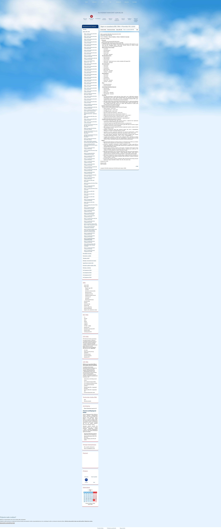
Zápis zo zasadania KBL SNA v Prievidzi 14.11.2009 (89, 251)
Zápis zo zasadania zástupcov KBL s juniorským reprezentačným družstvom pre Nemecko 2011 (90, 230)
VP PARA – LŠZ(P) (87, 325)
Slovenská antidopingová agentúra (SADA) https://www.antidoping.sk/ (90, 434)
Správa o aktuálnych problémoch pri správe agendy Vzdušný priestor (90, 110)
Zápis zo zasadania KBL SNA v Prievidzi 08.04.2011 (89, 234)
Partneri (85, 453)
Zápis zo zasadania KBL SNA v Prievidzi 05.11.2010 (89, 239)
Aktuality (94, 2)
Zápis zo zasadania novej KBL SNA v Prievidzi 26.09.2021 (90, 105)
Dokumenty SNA (87, 304)
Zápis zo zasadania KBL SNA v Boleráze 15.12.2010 (89, 236)
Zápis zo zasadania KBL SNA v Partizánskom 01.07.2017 (89, 154)
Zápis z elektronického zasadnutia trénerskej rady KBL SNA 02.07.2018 (90, 142)
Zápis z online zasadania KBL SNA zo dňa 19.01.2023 (90, 83)
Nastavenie (2, 523)
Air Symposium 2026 (87, 270)
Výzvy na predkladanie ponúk (89, 448)
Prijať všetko (12, 523)
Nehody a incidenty (87, 267)
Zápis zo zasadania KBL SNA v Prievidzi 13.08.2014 (89, 186)
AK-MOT (85, 318)
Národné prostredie (87, 401)
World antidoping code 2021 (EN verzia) (90, 439)
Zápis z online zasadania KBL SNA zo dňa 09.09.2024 (90, 70)
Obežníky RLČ (86, 327)
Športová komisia (88, 292)
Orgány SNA (86, 286)
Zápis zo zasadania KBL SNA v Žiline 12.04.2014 (90, 189)
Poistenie (85, 302)
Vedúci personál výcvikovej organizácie (89, 352)
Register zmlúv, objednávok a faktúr (90, 309)
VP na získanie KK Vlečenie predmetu (89, 385)
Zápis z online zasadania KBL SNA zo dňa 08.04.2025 (90, 48)
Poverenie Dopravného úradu (89, 392)
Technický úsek (88, 296)
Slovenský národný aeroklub (110, 13)
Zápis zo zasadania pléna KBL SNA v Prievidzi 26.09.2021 (90, 108)
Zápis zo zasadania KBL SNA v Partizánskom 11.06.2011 (89, 227)
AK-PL (85, 320)
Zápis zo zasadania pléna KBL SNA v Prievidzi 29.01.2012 (90, 219)
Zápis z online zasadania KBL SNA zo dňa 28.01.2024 (90, 72)
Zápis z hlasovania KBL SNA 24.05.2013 (89, 203)
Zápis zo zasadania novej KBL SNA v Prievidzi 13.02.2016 (90, 167)
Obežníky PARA (87, 330)
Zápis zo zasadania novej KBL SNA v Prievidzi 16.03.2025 (90, 56)
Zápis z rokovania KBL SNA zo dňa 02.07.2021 (90, 117)
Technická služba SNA (90, 397)
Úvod (86, 2)
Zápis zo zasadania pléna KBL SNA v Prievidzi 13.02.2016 (90, 170)
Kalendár (127, 2)
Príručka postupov (87, 354)
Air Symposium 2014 (87, 277)
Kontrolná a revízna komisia (90, 290)
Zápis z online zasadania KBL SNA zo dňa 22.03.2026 (90, 34)
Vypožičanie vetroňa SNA (88, 263)
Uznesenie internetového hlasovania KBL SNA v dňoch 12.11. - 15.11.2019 (90, 125)
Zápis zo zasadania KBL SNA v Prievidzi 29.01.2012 (89, 216)
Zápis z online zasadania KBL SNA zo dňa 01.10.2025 (90, 42)
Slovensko (86, 476)
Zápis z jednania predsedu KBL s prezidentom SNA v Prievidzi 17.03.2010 (89, 245)
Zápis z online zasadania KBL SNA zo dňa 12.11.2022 (90, 86)
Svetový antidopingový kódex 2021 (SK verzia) (90, 437)
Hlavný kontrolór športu (89, 299)
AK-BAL (85, 321)
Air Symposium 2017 (87, 275)
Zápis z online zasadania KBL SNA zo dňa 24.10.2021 (90, 100)
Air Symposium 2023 (87, 272)
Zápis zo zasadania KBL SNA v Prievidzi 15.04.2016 (89, 165)
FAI (110, 2)
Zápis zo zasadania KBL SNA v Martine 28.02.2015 (89, 178)
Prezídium (87, 289)
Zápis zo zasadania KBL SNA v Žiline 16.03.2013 (90, 205)
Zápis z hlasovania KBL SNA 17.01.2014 (89, 195)
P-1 (84, 317)
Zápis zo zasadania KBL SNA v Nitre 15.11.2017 (90, 151)
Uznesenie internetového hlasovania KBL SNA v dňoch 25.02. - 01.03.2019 (90, 135)
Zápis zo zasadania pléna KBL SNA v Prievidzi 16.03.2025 (90, 59)
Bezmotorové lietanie (111, 29)
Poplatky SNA (86, 305)
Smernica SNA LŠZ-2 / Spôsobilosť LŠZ (90, 390)
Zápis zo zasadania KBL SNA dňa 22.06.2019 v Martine (90, 129)
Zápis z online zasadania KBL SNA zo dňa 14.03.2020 (90, 122)
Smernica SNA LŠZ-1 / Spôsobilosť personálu (90, 388)
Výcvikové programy (87, 355)
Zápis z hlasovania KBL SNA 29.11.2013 (89, 197)
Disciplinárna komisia (89, 293)
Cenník (85, 380)
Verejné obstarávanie (88, 308)
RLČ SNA (85, 315)
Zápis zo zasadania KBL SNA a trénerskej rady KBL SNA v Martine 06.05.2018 (90, 145)
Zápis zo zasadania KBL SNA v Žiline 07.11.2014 (90, 184)
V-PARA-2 (86, 324)
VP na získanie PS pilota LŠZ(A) (90, 381)
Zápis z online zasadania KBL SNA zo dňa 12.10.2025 (90, 40)
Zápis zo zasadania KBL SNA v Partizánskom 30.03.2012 (89, 214)
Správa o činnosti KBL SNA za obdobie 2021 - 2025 (89, 62)
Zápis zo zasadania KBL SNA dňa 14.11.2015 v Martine (90, 176)
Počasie (85, 471)
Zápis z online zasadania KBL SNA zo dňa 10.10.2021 (90, 102)
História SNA (86, 285)
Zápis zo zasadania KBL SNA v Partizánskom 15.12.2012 (89, 208)
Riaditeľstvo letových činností (90, 295)
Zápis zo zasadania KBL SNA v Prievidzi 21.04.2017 (89, 157)
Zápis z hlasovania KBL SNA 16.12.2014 (89, 181)
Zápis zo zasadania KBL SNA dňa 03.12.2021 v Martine (90, 94)
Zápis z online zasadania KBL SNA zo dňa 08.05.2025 (90, 45)
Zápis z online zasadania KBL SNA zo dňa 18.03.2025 (90, 53)
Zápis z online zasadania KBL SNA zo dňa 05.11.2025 (90, 37)
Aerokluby (118, 2)
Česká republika (94, 476)
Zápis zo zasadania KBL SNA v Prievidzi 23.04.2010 (89, 242)
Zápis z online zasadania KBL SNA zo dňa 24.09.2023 (90, 78)
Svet (94, 482)
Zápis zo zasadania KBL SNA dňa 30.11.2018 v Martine (90, 139)
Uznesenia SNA (87, 301)
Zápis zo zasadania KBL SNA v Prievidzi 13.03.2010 (89, 248)
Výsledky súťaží (86, 258)
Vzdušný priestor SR (87, 331)
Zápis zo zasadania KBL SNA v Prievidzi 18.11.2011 (89, 222)
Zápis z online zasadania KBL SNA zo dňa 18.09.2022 (90, 89)
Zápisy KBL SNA (86, 31)
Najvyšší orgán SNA (88, 288)
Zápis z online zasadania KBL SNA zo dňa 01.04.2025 (90, 51)
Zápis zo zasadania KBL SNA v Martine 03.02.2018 (89, 148)
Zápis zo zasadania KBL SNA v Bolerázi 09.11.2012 (89, 211)
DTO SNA (86, 337)
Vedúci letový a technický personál (90, 378)
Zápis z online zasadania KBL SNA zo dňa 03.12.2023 (90, 75)
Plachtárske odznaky (87, 253)
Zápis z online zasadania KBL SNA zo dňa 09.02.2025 (90, 64)
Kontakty (135, 2)
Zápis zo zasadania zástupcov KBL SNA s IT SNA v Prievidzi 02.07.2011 (90, 224)
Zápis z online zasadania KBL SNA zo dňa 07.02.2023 (90, 81)
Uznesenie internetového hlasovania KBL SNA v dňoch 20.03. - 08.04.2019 (90, 132)
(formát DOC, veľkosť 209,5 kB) (106, 35)
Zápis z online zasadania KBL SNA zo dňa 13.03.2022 (90, 91)
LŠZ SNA (85, 362)
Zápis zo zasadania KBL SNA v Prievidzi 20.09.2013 (89, 200)
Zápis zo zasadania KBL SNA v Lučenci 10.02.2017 (89, 159)
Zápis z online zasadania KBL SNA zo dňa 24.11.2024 (90, 67)
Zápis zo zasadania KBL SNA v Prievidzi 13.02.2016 (89, 173)
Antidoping (86, 406)
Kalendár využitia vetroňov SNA (89, 265)
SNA (102, 2)
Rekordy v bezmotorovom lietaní (89, 260)
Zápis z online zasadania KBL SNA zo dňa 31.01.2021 (90, 120)
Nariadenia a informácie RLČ (89, 328)
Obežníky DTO (86, 357)
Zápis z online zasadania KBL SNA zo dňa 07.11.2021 (90, 97)
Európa (86, 482)
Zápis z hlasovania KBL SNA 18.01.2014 (89, 192)
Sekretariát (87, 298)
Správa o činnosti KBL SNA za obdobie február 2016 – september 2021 (90, 113)
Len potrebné (7, 523)
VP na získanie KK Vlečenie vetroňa (90, 383)
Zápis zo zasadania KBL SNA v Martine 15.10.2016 (89, 162)
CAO (85, 399)
